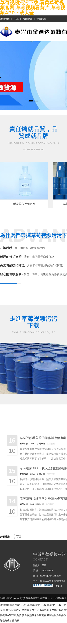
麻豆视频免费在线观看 (52, 610)
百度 (18, 536)
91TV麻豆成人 (13, 610)
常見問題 (51, 474)
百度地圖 (27, 19)
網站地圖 (5, 19)
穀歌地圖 (41, 19)
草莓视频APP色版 (36, 605)
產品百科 (51, 443)
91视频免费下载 (30, 610)
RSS (16, 19)
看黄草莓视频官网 (24, 203)
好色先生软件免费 (9, 620)
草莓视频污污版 (18, 605)
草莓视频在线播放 (56, 615)
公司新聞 (50, 504)
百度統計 (57, 586)
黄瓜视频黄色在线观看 (34, 615)
